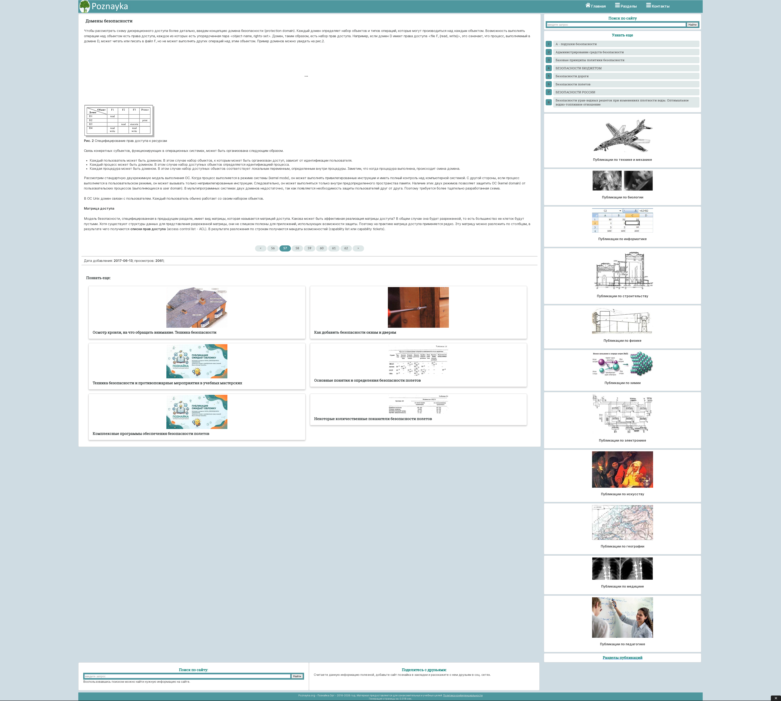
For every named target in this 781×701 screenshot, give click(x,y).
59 (309, 248)
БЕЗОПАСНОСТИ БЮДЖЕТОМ (579, 68)
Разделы (629, 6)
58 (297, 248)
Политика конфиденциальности (463, 695)
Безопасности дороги (572, 76)
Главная (598, 6)
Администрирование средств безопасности (590, 52)
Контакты (661, 6)
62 (346, 248)
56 (273, 248)
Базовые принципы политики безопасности (590, 60)
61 (334, 248)
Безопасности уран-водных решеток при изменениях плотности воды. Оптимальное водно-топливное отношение (622, 102)
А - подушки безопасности (576, 44)
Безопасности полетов (573, 84)
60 (322, 248)
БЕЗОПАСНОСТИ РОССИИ (575, 92)
